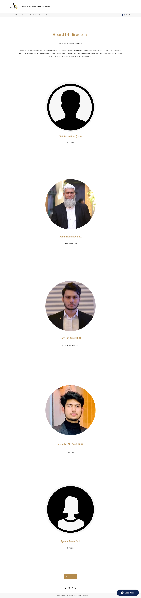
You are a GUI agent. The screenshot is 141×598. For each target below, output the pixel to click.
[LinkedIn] (75, 588)
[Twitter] (65, 588)
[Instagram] (69, 588)
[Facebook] (72, 588)
